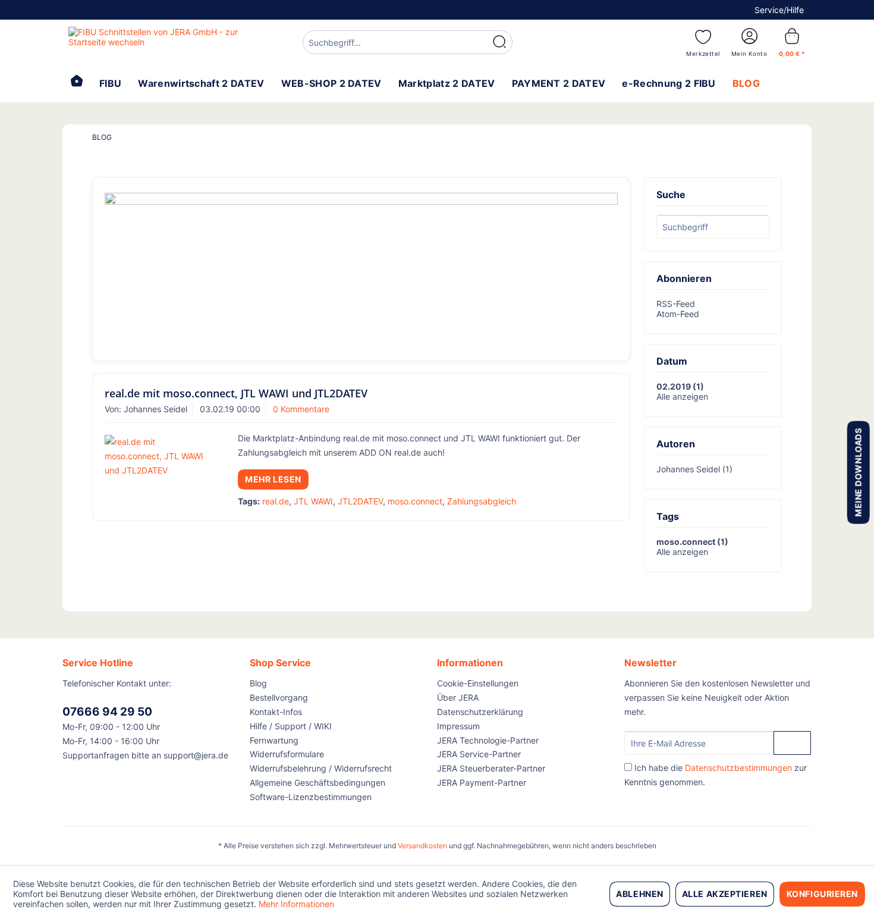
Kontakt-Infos (276, 712)
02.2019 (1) (680, 386)
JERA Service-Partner (479, 754)
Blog (258, 683)
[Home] (76, 82)
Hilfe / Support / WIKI (291, 726)
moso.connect (415, 501)
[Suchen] (499, 42)
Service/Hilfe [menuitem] (779, 10)
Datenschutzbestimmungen (738, 768)
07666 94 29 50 (107, 712)
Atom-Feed (677, 314)
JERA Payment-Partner (481, 782)
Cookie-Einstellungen (477, 683)
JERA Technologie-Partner (488, 740)
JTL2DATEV (360, 501)
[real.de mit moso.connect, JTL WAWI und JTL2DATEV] (156, 456)
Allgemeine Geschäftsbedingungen (317, 782)
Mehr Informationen (296, 904)
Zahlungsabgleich (481, 501)
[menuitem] (408, 44)
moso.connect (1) (692, 542)
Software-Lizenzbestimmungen (311, 797)
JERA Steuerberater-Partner (491, 768)
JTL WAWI (313, 501)
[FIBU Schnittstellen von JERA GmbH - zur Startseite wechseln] (158, 42)
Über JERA (458, 697)
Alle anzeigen (682, 396)
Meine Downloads (858, 472)
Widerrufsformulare (287, 754)
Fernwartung (274, 740)
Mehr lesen (273, 479)
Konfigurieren (822, 894)
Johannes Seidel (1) (694, 469)
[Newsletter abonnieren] (792, 743)
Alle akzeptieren (725, 894)
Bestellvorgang (279, 697)
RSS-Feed (675, 304)
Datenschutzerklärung (480, 712)
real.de (275, 501)
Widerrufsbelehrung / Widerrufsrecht (321, 768)
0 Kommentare (301, 409)
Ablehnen (639, 894)
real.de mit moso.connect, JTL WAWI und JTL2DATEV (236, 393)
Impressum (458, 726)
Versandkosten (422, 845)
